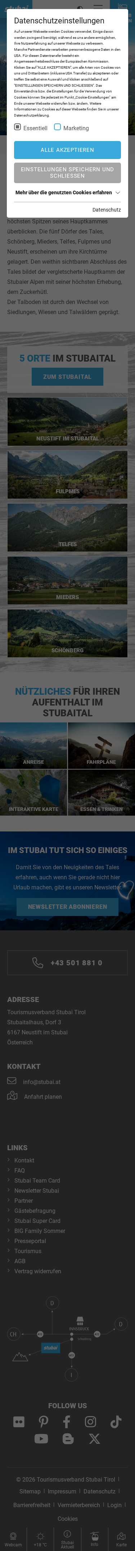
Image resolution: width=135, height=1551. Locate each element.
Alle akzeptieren (67, 150)
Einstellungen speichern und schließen (67, 172)
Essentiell (35, 128)
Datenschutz (107, 210)
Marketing (76, 128)
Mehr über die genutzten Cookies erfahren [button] (63, 192)
